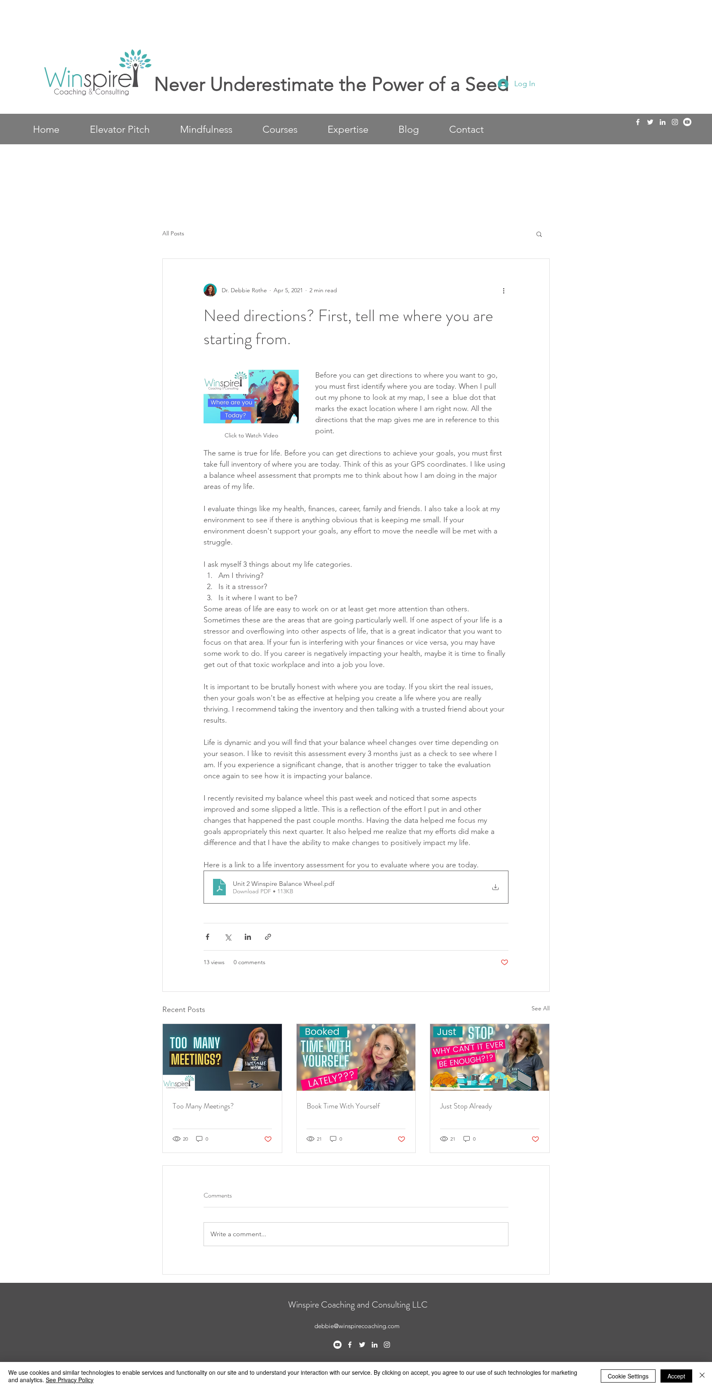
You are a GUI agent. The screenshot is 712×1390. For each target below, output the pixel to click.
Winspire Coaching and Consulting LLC (358, 1304)
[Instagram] (675, 122)
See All (541, 1008)
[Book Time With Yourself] (356, 1057)
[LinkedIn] (662, 122)
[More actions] (503, 290)
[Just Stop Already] (489, 1057)
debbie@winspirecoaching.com (357, 1326)
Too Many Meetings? (203, 1106)
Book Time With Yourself (343, 1106)
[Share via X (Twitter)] (228, 937)
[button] (539, 233)
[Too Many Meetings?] (222, 1057)
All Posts (173, 233)
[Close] (702, 1376)
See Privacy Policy (70, 1380)
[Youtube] (687, 122)
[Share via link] (268, 937)
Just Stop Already (466, 1106)
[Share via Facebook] (207, 937)
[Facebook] (638, 122)
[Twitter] (650, 122)
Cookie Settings (628, 1376)
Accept (676, 1376)
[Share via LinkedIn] (248, 937)
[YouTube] (337, 1345)
